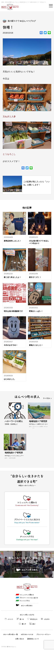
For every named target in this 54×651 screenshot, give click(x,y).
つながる (47, 619)
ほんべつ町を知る (30, 570)
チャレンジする (25, 600)
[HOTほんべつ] (10, 7)
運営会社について (33, 639)
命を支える (33, 619)
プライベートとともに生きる (29, 597)
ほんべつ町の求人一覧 (10, 634)
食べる (22, 619)
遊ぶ (33, 624)
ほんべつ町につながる (27, 614)
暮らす (24, 624)
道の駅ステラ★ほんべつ (19, 21)
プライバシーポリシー (43, 634)
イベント (10, 619)
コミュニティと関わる (27, 594)
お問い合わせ (19, 639)
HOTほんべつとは (27, 634)
